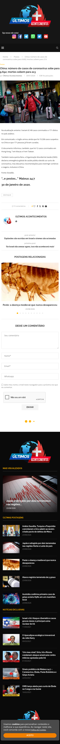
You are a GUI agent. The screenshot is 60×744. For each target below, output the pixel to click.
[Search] (57, 48)
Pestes (16, 57)
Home (5, 57)
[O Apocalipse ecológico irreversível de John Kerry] (11, 639)
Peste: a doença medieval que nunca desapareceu (30, 305)
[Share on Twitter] (40, 206)
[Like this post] (34, 206)
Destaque (7, 195)
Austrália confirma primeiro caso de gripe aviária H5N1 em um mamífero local (39, 597)
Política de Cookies (38, 730)
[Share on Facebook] (37, 206)
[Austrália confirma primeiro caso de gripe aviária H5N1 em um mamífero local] (11, 598)
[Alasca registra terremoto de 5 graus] (11, 581)
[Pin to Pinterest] (43, 206)
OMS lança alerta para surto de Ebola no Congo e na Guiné (39, 687)
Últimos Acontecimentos (12, 75)
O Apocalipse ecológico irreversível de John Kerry (38, 636)
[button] (3, 288)
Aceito (30, 735)
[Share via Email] (46, 206)
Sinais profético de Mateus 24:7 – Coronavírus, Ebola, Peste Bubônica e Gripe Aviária (39, 672)
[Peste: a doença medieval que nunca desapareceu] (30, 282)
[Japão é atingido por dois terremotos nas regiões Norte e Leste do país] (30, 494)
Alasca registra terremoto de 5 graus (39, 577)
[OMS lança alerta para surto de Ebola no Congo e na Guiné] (11, 690)
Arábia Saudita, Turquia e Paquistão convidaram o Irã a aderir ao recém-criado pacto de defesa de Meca (38, 529)
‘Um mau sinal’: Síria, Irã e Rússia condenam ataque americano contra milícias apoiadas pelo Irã (39, 655)
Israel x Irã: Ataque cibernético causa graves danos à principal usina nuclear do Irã (39, 621)
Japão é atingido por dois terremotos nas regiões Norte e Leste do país (39, 544)
